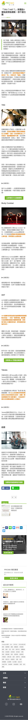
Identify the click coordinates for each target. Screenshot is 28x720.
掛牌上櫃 (9, 656)
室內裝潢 (13, 652)
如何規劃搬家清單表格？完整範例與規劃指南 (12, 628)
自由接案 (10, 664)
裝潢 (21, 664)
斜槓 (3, 659)
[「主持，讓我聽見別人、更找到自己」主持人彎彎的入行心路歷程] (5, 595)
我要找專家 (14, 578)
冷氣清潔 (21, 647)
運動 (3, 666)
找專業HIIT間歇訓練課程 (14, 360)
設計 (24, 664)
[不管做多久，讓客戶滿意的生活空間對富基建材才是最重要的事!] (5, 608)
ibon (11, 644)
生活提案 (9, 661)
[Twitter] (3, 530)
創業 (3, 649)
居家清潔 (16, 654)
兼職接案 (16, 647)
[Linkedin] (21, 527)
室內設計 (18, 652)
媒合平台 (18, 649)
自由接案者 (16, 664)
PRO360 (15, 644)
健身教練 (7, 647)
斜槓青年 (13, 659)
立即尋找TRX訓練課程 (14, 198)
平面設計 (4, 656)
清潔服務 (4, 661)
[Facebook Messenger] (14, 527)
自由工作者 (4, 664)
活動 (17, 659)
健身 (3, 647)
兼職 (12, 647)
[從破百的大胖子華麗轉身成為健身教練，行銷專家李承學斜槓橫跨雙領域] (5, 620)
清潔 (20, 659)
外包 (10, 649)
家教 (22, 652)
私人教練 (14, 661)
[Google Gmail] (17, 527)
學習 (3, 652)
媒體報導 (23, 649)
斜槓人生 (7, 659)
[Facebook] (6, 527)
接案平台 (18, 656)
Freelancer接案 (5, 644)
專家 (3, 654)
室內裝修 (7, 652)
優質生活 (8, 17)
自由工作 (20, 661)
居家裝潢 (21, 654)
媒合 (13, 649)
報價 (6, 649)
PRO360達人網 (22, 644)
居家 (12, 654)
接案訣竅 (23, 656)
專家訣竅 (7, 654)
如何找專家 (8, 553)
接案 (14, 656)
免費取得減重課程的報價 (14, 482)
